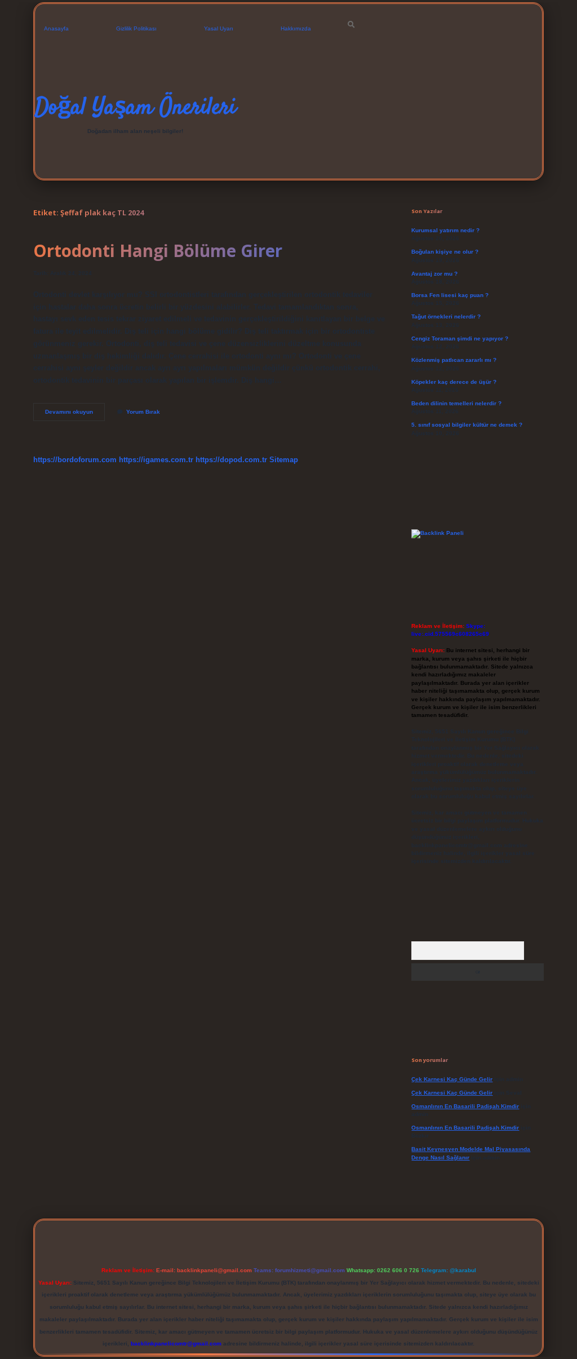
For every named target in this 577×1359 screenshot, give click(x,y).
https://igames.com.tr (156, 459)
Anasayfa (56, 28)
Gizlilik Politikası (136, 28)
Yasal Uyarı (218, 28)
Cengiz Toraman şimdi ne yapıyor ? (459, 338)
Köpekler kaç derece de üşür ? (453, 382)
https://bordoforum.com (75, 459)
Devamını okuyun (75, 414)
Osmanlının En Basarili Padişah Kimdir (465, 1106)
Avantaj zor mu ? (434, 274)
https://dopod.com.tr (231, 459)
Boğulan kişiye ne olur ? (444, 252)
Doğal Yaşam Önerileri (135, 108)
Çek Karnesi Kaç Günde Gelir (451, 1079)
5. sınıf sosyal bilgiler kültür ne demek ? (466, 425)
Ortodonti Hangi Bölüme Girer (157, 250)
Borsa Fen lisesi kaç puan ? (450, 295)
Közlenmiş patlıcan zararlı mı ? (453, 360)
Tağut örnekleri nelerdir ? (446, 316)
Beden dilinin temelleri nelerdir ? (456, 403)
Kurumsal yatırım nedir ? (445, 230)
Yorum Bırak (143, 412)
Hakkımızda (296, 28)
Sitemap (283, 459)
